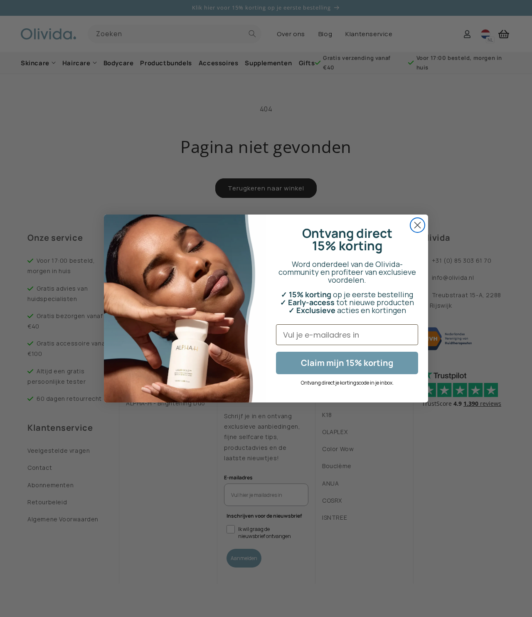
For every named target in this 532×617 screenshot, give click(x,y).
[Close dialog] (417, 225)
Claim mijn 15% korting (347, 362)
